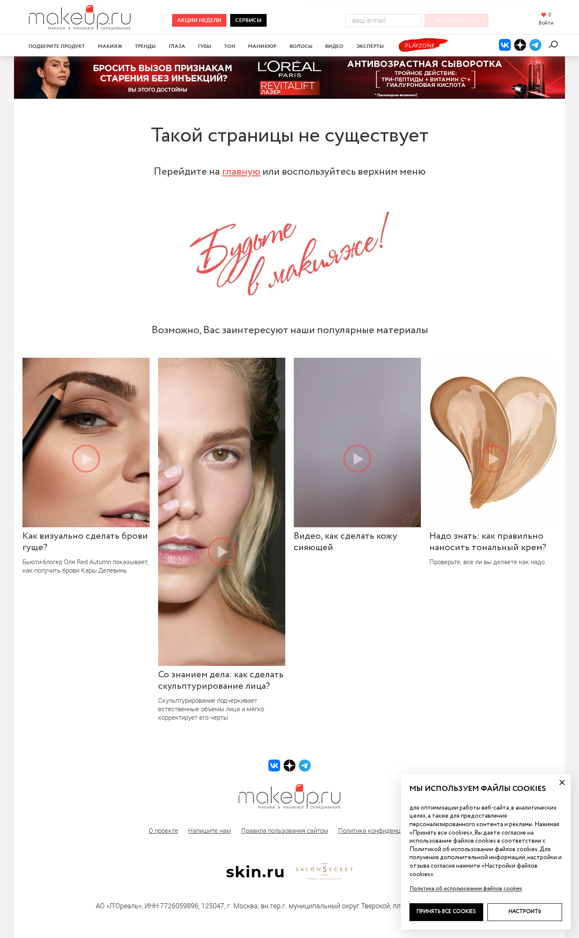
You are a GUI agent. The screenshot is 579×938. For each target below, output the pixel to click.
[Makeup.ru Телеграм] (535, 45)
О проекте (163, 830)
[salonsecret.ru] (324, 878)
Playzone (420, 46)
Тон (229, 46)
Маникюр (262, 46)
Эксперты (370, 46)
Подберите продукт (56, 46)
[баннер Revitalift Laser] (289, 77)
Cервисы (248, 21)
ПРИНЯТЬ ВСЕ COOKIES (446, 911)
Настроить (525, 911)
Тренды (145, 46)
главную (241, 172)
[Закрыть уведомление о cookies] (562, 782)
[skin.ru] (254, 875)
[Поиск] (555, 44)
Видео (334, 46)
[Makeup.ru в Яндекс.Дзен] (520, 45)
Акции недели (199, 21)
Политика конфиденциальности (384, 830)
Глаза (177, 46)
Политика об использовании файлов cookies (465, 888)
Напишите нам (209, 830)
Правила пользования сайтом (284, 830)
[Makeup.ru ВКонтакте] (505, 45)
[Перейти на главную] (80, 26)
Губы (204, 46)
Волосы (301, 46)
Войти (546, 23)
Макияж (110, 46)
